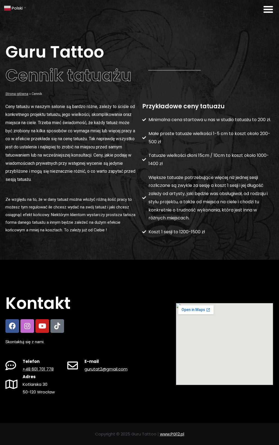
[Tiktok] (57, 326)
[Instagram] (27, 326)
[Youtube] (42, 326)
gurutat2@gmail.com (106, 369)
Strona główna (16, 94)
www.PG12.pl (172, 434)
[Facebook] (12, 326)
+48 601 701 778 (38, 369)
